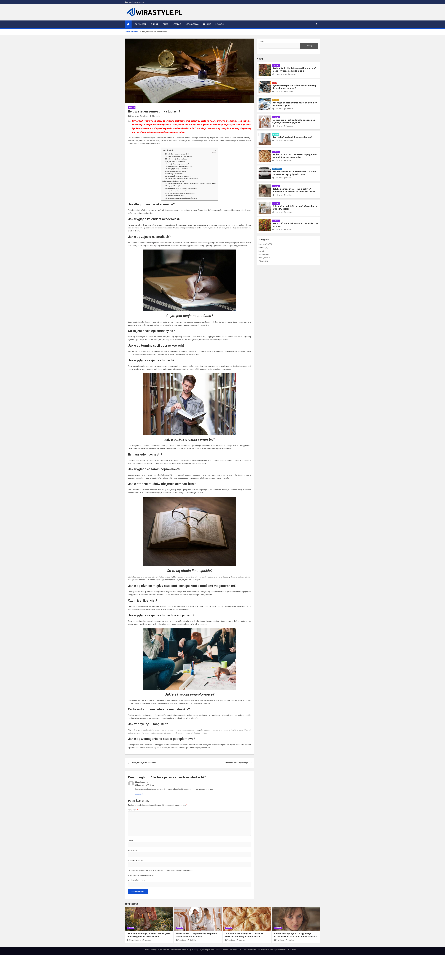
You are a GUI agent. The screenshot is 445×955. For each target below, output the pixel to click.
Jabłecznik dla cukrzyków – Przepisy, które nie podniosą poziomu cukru (294, 155)
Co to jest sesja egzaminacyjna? (178, 164)
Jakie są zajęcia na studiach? (177, 159)
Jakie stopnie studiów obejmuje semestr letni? (182, 178)
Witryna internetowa (135, 860)
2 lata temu (134, 116)
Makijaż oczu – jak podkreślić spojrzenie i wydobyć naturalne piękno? (293, 121)
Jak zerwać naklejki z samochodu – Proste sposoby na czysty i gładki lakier (294, 173)
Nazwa (131, 840)
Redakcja (219, 24)
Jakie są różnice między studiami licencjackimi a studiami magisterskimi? (191, 183)
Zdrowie (207, 24)
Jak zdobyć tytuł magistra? (176, 196)
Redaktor (289, 91)
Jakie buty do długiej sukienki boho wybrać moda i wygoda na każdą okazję (294, 69)
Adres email (133, 850)
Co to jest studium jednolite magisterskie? (181, 193)
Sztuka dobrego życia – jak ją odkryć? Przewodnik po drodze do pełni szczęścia (293, 190)
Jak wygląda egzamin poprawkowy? (179, 176)
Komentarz (133, 810)
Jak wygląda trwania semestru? (175, 171)
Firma (165, 24)
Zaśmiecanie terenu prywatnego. (235, 763)
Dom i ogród (140, 24)
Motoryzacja (192, 24)
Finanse (154, 24)
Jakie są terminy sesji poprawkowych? (179, 166)
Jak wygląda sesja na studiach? (177, 169)
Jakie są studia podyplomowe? (175, 191)
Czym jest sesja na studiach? (174, 161)
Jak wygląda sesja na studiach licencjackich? (182, 188)
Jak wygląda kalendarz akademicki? (180, 156)
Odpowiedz (139, 794)
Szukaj (261, 42)
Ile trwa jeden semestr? (174, 174)
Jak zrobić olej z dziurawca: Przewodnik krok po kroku (295, 224)
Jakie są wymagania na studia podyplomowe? (182, 198)
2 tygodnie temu (281, 74)
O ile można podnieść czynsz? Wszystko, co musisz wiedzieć (294, 207)
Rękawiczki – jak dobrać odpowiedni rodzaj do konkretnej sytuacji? (294, 86)
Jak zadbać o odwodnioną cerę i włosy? (292, 137)
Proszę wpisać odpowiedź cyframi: (141, 875)
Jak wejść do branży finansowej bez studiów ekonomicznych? (294, 104)
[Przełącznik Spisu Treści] (213, 151)
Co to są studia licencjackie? (174, 181)
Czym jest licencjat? (173, 186)
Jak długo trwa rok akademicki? (178, 154)
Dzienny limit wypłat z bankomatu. (144, 763)
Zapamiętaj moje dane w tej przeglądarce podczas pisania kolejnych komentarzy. (162, 870)
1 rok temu (279, 91)
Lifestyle (177, 24)
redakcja (145, 116)
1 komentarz (156, 116)
